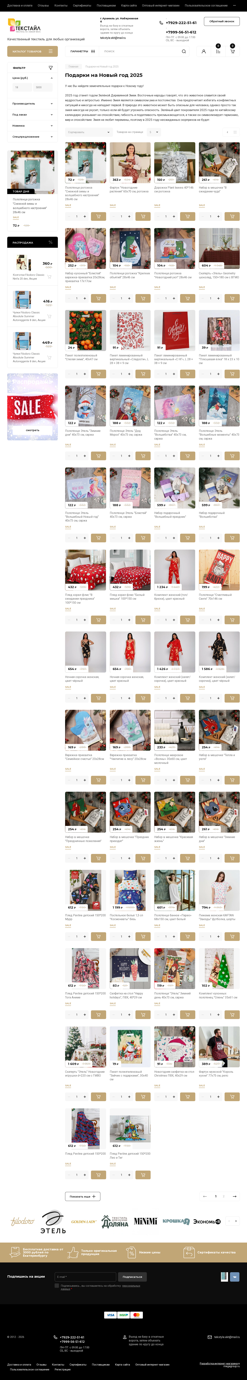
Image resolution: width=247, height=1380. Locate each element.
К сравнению (70, 147)
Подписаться (132, 1277)
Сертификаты (82, 5)
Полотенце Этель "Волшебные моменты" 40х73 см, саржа (219, 434)
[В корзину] (49, 277)
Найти (183, 51)
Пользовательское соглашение (206, 5)
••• (234, 5)
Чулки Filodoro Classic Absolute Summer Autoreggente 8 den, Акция (29, 316)
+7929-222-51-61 (181, 23)
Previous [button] (229, 1221)
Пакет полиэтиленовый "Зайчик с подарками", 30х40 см (129, 1075)
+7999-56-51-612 (181, 32)
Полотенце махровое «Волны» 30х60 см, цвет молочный (170, 759)
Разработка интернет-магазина (219, 1363)
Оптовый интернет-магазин (160, 5)
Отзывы (43, 5)
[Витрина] (235, 132)
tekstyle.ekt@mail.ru (113, 38)
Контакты (61, 5)
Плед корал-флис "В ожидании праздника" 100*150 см (80, 598)
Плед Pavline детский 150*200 (85, 1153)
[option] (22, 1222)
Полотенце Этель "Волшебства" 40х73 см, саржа (170, 434)
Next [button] (236, 1221)
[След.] (234, 1196)
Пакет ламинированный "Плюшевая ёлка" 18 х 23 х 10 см (219, 359)
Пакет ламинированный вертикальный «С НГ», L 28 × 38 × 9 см (173, 359)
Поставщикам (106, 5)
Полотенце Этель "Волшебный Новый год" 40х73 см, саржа (82, 516)
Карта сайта (129, 5)
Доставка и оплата (19, 5)
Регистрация (63, 1369)
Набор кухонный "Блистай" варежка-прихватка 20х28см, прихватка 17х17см (85, 277)
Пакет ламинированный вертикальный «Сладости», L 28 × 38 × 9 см (129, 359)
